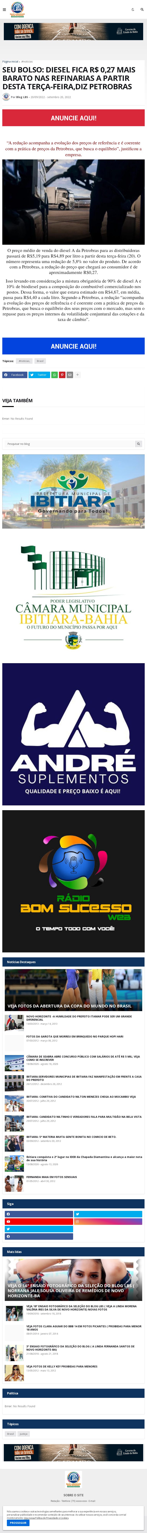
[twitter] (108, 1214)
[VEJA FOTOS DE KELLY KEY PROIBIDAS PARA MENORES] (14, 1373)
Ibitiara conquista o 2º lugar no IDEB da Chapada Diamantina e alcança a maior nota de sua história (84, 1158)
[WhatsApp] (54, 375)
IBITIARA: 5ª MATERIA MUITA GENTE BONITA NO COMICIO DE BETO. (71, 1137)
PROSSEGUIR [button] (18, 1523)
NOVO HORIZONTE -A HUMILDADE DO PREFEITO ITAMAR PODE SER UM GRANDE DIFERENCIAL (79, 1018)
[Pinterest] (62, 375)
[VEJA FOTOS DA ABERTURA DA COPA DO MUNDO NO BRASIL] (73, 990)
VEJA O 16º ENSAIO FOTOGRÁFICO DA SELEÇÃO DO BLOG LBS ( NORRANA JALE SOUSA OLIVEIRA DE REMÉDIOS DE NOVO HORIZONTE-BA (71, 1290)
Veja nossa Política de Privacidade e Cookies (46, 1518)
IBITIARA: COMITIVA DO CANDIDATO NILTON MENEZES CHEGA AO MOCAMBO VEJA (81, 1096)
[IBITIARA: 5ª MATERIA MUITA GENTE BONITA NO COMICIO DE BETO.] (14, 1143)
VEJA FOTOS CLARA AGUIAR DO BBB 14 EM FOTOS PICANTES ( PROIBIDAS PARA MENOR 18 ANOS (83, 1328)
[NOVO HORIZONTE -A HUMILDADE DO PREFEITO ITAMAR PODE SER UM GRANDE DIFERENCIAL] (14, 1023)
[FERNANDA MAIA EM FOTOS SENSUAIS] (14, 1184)
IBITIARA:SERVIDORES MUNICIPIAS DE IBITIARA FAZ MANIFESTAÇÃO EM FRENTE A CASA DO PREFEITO (84, 1078)
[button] (4, 9)
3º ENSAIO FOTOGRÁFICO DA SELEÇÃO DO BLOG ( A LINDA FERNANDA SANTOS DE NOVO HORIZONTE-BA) (80, 1348)
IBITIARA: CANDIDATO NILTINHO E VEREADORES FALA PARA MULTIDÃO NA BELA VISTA (84, 1117)
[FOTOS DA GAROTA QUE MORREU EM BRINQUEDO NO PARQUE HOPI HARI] (14, 1043)
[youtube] (39, 1221)
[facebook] (39, 1214)
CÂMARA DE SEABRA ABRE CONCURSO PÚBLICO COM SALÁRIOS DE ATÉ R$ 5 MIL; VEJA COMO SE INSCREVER (83, 1058)
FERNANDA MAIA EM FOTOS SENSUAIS (51, 1177)
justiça (23, 1434)
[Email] (70, 375)
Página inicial (10, 61)
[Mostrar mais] (77, 375)
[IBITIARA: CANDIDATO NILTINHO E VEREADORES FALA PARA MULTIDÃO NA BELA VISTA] (14, 1123)
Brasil (40, 361)
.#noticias (27, 61)
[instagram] (108, 1221)
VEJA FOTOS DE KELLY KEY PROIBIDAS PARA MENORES (61, 1366)
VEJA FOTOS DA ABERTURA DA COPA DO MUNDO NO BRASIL (69, 1005)
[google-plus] (108, 1229)
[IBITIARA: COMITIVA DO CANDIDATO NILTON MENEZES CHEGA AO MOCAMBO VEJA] (14, 1103)
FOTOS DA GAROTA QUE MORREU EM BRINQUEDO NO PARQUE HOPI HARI (74, 1036)
